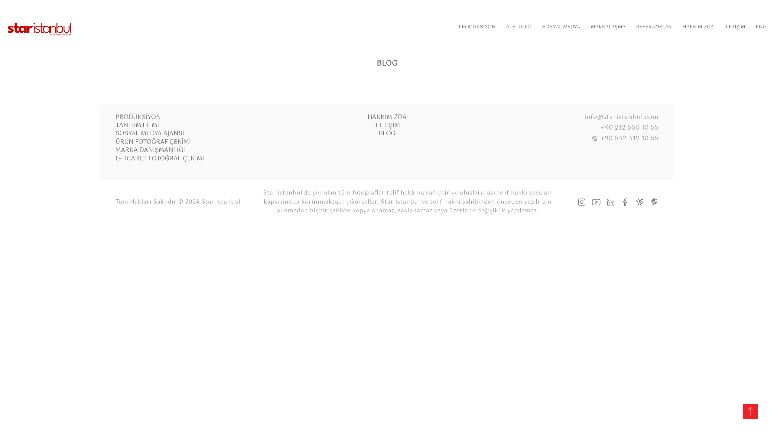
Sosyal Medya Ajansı (149, 134)
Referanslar (654, 27)
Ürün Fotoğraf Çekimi (153, 142)
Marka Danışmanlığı (150, 150)
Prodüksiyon (477, 27)
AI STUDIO (519, 27)
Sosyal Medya (561, 27)
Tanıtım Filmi (137, 125)
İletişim (734, 27)
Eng (761, 27)
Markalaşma (608, 27)
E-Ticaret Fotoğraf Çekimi (159, 159)
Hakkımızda (698, 27)
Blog (387, 134)
